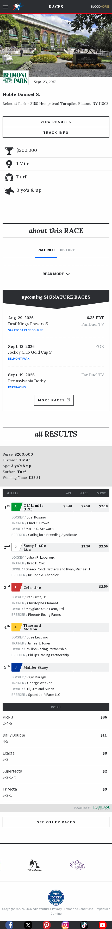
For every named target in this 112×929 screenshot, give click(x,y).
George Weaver (39, 682)
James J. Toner (39, 643)
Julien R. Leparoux (40, 557)
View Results (56, 121)
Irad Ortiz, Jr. (37, 597)
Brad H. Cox (36, 563)
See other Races (56, 822)
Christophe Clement (42, 603)
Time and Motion (32, 627)
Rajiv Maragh (36, 677)
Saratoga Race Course (25, 330)
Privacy (57, 909)
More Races (51, 400)
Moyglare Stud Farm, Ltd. (45, 608)
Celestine (32, 587)
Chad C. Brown (38, 523)
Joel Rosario (36, 517)
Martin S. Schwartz (40, 528)
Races (56, 6)
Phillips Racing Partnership (46, 649)
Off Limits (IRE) (33, 507)
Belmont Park (18, 358)
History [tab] (67, 250)
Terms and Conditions (78, 909)
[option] (77, 866)
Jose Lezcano (37, 637)
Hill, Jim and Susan (40, 688)
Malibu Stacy (35, 667)
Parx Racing (17, 387)
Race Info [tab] (46, 250)
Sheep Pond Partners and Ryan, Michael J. (58, 569)
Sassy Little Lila (34, 547)
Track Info (56, 132)
